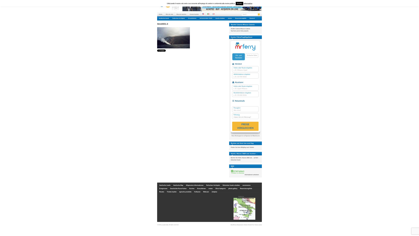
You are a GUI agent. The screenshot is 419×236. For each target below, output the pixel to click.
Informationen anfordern (252, 174)
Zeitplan (214, 192)
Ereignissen (163, 188)
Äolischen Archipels (178, 18)
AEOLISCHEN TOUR (206, 18)
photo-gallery (232, 188)
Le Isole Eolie (164, 224)
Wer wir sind (169, 14)
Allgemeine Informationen (194, 185)
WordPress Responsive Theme (239, 224)
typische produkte (185, 192)
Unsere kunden (194, 14)
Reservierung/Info (240, 18)
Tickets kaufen (172, 192)
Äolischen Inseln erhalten (231, 185)
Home (160, 14)
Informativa (248, 3)
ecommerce (246, 185)
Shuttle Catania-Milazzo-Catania (240, 29)
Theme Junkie (258, 224)
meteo (230, 18)
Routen (161, 192)
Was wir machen (181, 14)
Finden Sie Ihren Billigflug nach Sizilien (242, 147)
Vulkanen (197, 192)
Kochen (191, 188)
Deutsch (252, 18)
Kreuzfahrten (192, 18)
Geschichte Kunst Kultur (178, 188)
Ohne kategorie (220, 188)
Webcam (206, 192)
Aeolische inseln (164, 18)
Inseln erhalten (220, 18)
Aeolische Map (178, 185)
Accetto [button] (239, 3)
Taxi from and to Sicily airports (239, 31)
